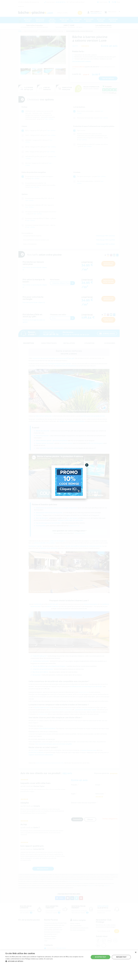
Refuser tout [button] (121, 957)
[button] (46, 961)
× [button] (135, 952)
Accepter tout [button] (100, 957)
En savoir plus (48, 959)
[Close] (87, 465)
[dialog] (69, 957)
